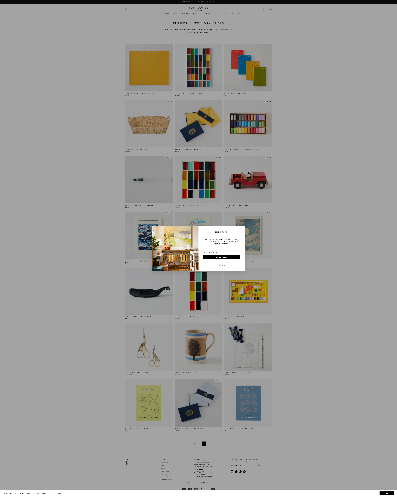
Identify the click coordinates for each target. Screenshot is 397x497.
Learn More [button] (57, 493)
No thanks (222, 265)
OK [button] (387, 493)
